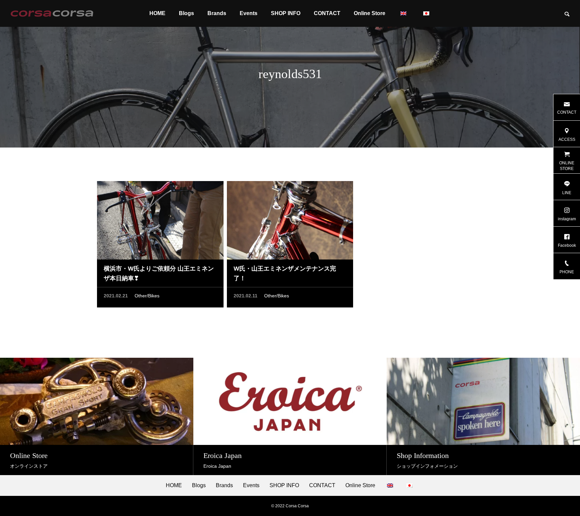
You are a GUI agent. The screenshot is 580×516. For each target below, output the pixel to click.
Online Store (369, 13)
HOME (157, 13)
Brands (216, 13)
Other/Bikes (147, 295)
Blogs (186, 13)
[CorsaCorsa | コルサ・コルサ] (52, 13)
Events (248, 13)
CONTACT (327, 13)
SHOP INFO (285, 13)
